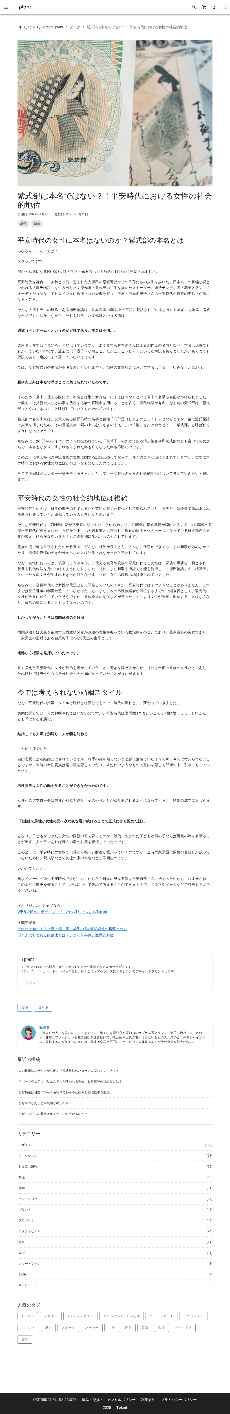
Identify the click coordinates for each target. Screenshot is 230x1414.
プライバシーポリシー (179, 1400)
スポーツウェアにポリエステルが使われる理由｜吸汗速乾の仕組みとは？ (70, 1081)
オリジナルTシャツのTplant (40, 27)
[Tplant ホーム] (23, 6)
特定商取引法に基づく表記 (54, 1400)
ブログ (74, 27)
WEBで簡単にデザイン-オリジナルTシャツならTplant (62, 912)
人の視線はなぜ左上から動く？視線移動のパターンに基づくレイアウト (68, 1070)
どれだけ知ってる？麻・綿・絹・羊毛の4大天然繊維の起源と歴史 (72, 929)
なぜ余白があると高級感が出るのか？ (45, 1103)
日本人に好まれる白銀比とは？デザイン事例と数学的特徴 (66, 935)
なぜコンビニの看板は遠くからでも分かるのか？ (53, 1114)
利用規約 (148, 1400)
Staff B (44, 1027)
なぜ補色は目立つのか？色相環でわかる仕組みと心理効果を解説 (64, 1092)
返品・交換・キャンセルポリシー (109, 1400)
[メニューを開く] (6, 7)
